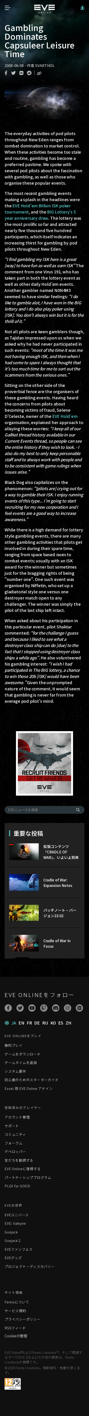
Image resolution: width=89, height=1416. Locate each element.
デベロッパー (15, 1151)
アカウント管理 (17, 1117)
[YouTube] (32, 1008)
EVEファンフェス (19, 1249)
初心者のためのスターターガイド (31, 1079)
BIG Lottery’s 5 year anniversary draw (40, 215)
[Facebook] (8, 1008)
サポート (12, 1125)
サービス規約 (15, 1310)
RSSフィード (15, 1327)
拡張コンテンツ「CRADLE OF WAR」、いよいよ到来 (61, 852)
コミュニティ (15, 1134)
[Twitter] (20, 1008)
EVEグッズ (13, 1257)
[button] (82, 8)
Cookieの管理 (16, 1335)
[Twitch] (43, 1008)
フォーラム (14, 1143)
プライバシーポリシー (23, 1319)
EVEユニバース (17, 1214)
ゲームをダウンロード (23, 1054)
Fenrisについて (17, 1301)
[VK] (79, 1008)
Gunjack (11, 1232)
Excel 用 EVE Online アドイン (28, 1088)
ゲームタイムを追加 (21, 1062)
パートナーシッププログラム (28, 1177)
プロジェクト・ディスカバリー (30, 1266)
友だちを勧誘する (19, 1160)
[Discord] (55, 1008)
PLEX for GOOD (17, 1185)
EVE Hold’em (65, 416)
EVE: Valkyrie (15, 1223)
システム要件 (15, 1071)
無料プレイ (14, 1045)
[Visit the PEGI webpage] (13, 1384)
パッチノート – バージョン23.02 (59, 912)
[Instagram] (67, 1008)
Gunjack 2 (13, 1240)
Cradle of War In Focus (57, 943)
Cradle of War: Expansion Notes (57, 882)
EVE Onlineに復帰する (23, 1168)
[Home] (44, 11)
